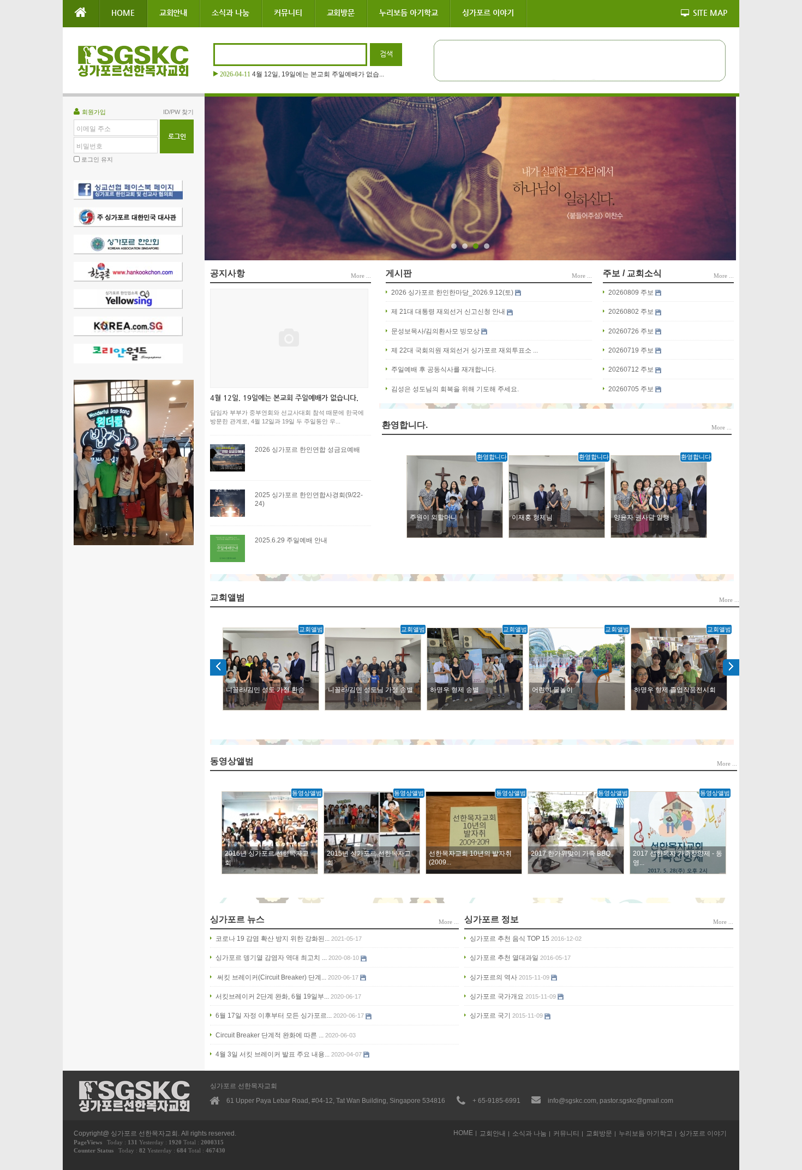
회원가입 (94, 112)
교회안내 (173, 12)
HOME (123, 12)
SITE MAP (710, 12)
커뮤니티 (288, 12)
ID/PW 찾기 (178, 112)
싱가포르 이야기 (487, 12)
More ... (361, 275)
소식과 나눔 (230, 12)
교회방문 (341, 12)
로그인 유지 (97, 159)
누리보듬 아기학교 (408, 12)
